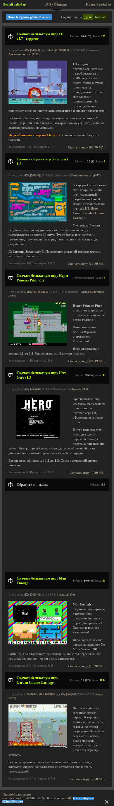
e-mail (66, 798)
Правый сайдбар (98, 4)
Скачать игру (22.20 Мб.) (87, 263)
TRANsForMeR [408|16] (40, 694)
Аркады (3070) (80, 389)
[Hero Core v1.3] (38, 438)
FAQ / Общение (55, 4)
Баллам (100, 17)
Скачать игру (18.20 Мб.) (87, 666)
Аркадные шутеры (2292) (23, 54)
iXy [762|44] (32, 50)
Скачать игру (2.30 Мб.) (88, 472)
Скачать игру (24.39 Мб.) (87, 361)
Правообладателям (16, 794)
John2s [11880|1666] (58, 50)
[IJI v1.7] (37, 103)
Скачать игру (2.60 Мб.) (88, 779)
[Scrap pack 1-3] (37, 220)
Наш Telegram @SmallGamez (29, 17)
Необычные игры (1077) (86, 175)
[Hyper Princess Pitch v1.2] (37, 344)
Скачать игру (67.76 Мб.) (87, 147)
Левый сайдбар (14, 4)
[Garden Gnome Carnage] (37, 747)
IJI (87, 208)
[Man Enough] (37, 643)
